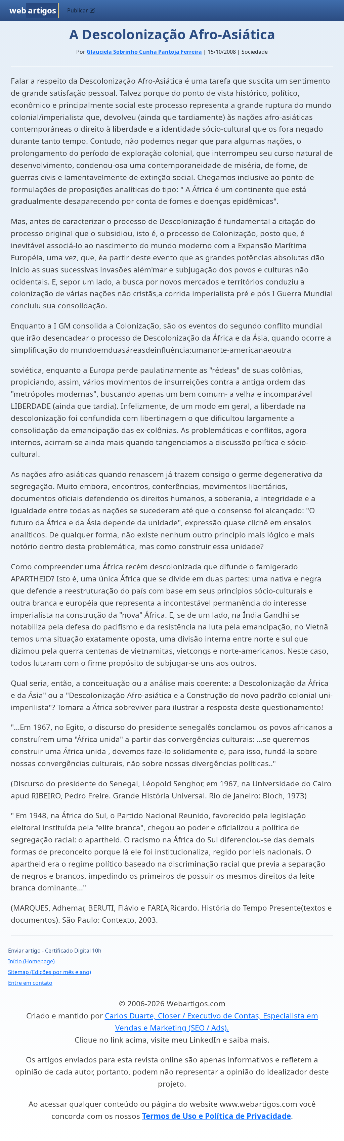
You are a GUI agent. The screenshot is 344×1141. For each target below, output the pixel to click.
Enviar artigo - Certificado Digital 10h (54, 950)
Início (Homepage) (31, 961)
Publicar (78, 10)
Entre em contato (30, 982)
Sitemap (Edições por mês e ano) (49, 972)
